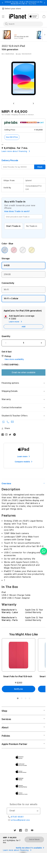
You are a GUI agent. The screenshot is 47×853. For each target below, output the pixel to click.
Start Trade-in (13, 226)
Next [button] (44, 3)
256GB (7, 274)
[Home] (17, 16)
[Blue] (5, 250)
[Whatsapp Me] (4, 422)
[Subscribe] (37, 811)
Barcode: (18, 54)
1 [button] (17, 699)
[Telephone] (8, 422)
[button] (3, 16)
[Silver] (23, 250)
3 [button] (25, 699)
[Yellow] (31, 250)
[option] (17, 34)
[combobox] (21, 24)
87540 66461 (17, 817)
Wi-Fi (6, 289)
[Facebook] (3, 435)
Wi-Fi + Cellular (11, 298)
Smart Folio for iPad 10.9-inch (17, 676)
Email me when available (23, 372)
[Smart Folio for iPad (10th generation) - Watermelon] (18, 654)
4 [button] (29, 699)
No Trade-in (31, 226)
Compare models (22, 462)
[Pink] (14, 250)
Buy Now (32, 4)
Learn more (22, 456)
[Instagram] (7, 435)
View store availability (14, 359)
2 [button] (21, 699)
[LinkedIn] (15, 435)
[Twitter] (11, 435)
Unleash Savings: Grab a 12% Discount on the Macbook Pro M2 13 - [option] (23, 3)
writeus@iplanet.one (20, 820)
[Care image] (6, 317)
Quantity (6, 336)
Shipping (14, 114)
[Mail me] (12, 422)
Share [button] (7, 428)
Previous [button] (2, 3)
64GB (7, 265)
